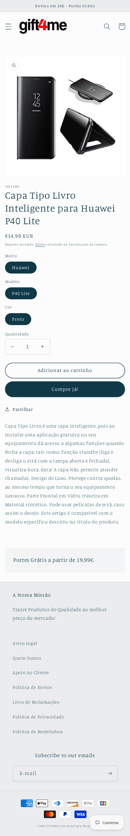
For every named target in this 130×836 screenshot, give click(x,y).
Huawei (21, 267)
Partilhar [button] (23, 409)
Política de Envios (32, 687)
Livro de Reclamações (36, 702)
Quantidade (17, 333)
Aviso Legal (25, 643)
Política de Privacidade (38, 716)
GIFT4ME (52, 826)
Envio (40, 244)
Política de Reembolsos (38, 731)
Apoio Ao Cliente (31, 672)
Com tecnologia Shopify (76, 826)
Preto (18, 319)
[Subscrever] (110, 773)
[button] (8, 26)
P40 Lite (21, 293)
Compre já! (65, 389)
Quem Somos (27, 658)
